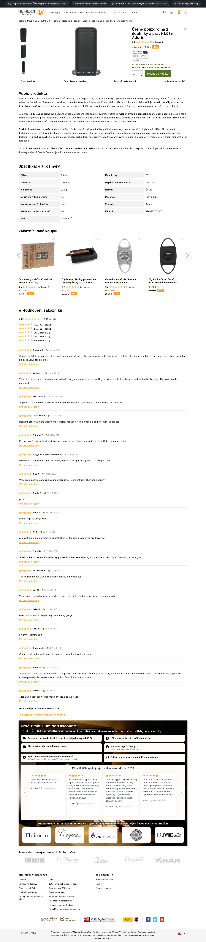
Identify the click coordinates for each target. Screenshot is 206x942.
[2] (137, 42)
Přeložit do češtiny (29, 364)
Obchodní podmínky (28, 892)
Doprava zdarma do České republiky (40, 3)
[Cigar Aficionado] (36, 835)
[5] (35, 287)
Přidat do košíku (157, 73)
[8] (145, 42)
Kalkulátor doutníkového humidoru (65, 909)
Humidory (100, 884)
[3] (29, 287)
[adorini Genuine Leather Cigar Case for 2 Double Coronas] (23, 35)
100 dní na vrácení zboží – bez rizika (131, 738)
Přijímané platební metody (61, 896)
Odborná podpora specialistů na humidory (134, 757)
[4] (139, 42)
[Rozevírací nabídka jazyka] (181, 933)
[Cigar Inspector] (103, 835)
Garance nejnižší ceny (123, 746)
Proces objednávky (28, 888)
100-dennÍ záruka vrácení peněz (90, 3)
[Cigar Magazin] (136, 835)
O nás (52, 880)
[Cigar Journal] (69, 835)
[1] (135, 42)
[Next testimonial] (181, 792)
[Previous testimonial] (25, 792)
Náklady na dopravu (28, 884)
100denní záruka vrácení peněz (64, 884)
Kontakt (22, 880)
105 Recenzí (156, 42)
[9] (146, 42)
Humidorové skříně (104, 880)
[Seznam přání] (185, 13)
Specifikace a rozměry (75, 81)
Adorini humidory (103, 888)
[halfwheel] (169, 835)
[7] (33, 319)
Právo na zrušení (57, 892)
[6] (142, 42)
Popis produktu (28, 81)
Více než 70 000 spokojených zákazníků (141, 4)
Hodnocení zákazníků (174, 81)
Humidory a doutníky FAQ (61, 905)
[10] (38, 319)
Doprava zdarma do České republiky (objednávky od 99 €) (59, 738)
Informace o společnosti (60, 901)
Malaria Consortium (82, 932)
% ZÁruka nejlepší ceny (186, 3)
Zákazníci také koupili (125, 81)
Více (134, 12)
